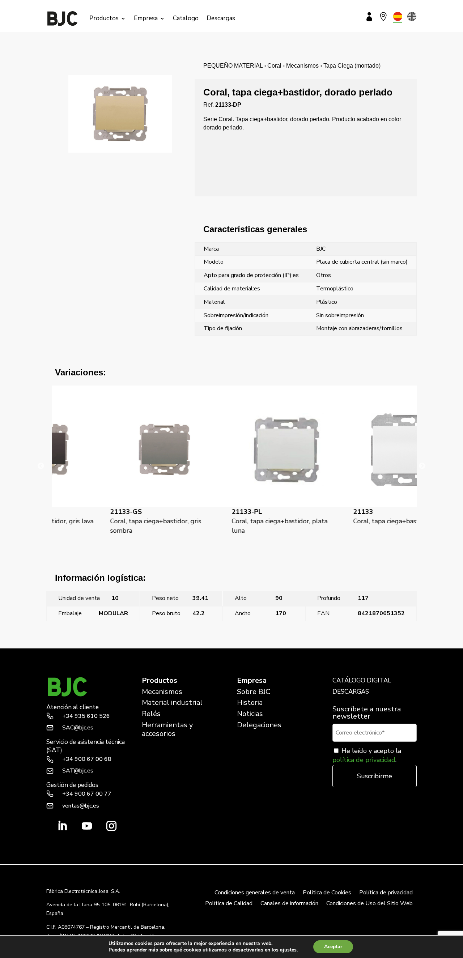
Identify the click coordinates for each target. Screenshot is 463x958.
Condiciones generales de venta (254, 893)
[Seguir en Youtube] (87, 826)
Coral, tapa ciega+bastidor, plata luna (228, 521)
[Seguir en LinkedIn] (62, 826)
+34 (86, 716)
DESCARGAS (350, 691)
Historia (250, 702)
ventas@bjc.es (80, 806)
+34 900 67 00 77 (86, 794)
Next (422, 466)
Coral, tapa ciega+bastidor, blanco (352, 516)
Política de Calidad (228, 904)
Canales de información (289, 904)
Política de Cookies (327, 893)
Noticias (250, 714)
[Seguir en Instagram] (111, 826)
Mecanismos (162, 692)
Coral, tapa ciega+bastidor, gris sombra (104, 521)
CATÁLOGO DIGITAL (361, 680)
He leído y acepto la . (366, 755)
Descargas (221, 18)
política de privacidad (363, 759)
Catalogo (186, 18)
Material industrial (172, 702)
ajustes (288, 950)
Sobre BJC (253, 692)
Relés (151, 714)
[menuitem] (397, 16)
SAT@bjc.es (77, 771)
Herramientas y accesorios (167, 729)
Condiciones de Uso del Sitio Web (369, 904)
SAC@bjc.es (77, 728)
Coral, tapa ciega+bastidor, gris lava (372, 643)
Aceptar (333, 946)
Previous (40, 466)
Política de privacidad (386, 893)
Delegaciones (259, 725)
